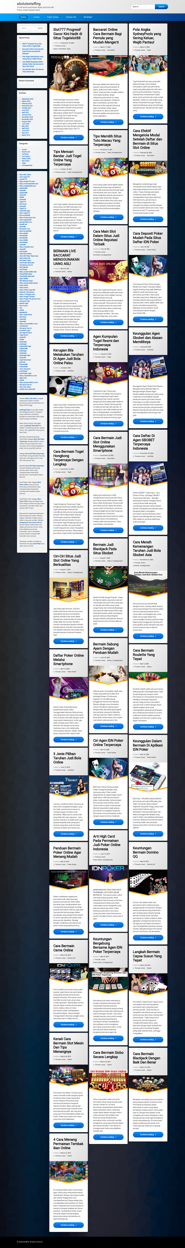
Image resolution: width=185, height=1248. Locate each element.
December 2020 (27, 117)
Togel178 (23, 202)
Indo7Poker (23, 269)
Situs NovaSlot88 (25, 231)
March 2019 (26, 135)
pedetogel (23, 342)
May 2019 (25, 133)
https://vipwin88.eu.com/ (28, 376)
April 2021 (25, 112)
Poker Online (53, 17)
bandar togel (24, 303)
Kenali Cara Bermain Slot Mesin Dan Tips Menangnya (68, 1045)
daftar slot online (31, 398)
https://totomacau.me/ (28, 217)
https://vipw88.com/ (27, 247)
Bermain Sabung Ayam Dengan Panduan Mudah (106, 648)
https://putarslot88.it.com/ (29, 382)
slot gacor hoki (25, 301)
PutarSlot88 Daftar (26, 274)
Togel (68, 49)
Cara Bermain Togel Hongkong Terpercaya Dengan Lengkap (68, 457)
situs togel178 (25, 177)
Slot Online (62, 49)
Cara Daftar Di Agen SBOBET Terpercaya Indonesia (144, 442)
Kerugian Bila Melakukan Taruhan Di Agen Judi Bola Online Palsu (68, 356)
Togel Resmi (24, 335)
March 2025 (26, 101)
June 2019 (25, 131)
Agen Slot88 (24, 278)
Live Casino (111, 50)
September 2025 (27, 99)
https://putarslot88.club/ (28, 272)
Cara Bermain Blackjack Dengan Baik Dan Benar (146, 1058)
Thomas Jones (60, 46)
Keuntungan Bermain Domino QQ (146, 852)
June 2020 (25, 124)
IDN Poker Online (25, 260)
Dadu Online (24, 285)
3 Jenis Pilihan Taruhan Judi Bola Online (67, 758)
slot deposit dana (26, 333)
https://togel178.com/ (27, 181)
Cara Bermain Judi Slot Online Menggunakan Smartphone (107, 444)
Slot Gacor (23, 204)
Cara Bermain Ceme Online (63, 948)
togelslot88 (23, 188)
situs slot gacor (25, 369)
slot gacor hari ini (26, 328)
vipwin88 (23, 190)
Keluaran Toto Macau (27, 292)
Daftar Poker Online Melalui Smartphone (68, 659)
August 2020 (26, 121)
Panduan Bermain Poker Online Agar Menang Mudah (67, 852)
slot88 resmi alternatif (27, 389)
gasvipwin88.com (26, 222)
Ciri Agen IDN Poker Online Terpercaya (108, 742)
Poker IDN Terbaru (26, 254)
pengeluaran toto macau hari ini (31, 522)
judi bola (22, 362)
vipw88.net (23, 224)
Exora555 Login (25, 330)
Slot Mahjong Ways (26, 281)
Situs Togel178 (25, 213)
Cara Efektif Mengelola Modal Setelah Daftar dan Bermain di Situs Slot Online (147, 139)
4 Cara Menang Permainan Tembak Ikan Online (68, 1143)
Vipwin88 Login (25, 211)
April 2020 (25, 128)
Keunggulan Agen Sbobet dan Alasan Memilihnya (147, 337)
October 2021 (26, 108)
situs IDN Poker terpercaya (34, 453)
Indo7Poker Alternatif (27, 263)
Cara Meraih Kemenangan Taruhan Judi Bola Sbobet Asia (147, 548)
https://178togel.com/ (27, 294)
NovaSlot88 (23, 236)
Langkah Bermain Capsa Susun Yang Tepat (147, 956)
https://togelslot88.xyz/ (28, 186)
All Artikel (88, 17)
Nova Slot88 (24, 233)
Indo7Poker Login (25, 373)
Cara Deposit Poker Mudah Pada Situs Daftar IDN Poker (148, 237)
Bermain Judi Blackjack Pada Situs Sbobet (105, 549)
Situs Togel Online (26, 315)
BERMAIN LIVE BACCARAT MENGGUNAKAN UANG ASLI (66, 257)
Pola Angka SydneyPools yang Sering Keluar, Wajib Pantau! (147, 35)
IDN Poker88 (24, 267)
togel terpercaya (25, 360)
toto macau (24, 306)
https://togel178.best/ (27, 297)
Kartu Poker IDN (25, 258)
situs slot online (25, 387)
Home (23, 17)
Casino (37, 17)
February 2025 (27, 103)
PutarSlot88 (24, 242)
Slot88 (22, 197)
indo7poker (23, 251)
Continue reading (72, 137)
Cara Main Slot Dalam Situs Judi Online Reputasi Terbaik (106, 237)
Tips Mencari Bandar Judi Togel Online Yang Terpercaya (67, 158)
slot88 (22, 310)
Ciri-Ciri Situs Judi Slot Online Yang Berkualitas (67, 560)
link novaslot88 (25, 215)
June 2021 (25, 110)
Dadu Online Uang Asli (27, 290)
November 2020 (27, 119)
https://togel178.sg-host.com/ (30, 299)
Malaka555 (23, 312)
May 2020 (25, 126)
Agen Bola (23, 378)
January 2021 (26, 115)
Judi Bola (150, 350)
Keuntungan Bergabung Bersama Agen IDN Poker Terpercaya (107, 945)
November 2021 (27, 106)
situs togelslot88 (25, 220)
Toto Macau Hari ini (26, 265)
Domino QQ (71, 17)
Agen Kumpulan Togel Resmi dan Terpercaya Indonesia (106, 342)
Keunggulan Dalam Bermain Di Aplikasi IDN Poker (148, 745)
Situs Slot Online (25, 175)
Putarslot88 (24, 364)
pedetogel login (25, 355)
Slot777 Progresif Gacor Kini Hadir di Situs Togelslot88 (67, 33)
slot (21, 308)
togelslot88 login (25, 346)
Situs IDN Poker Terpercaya (29, 256)
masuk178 (23, 179)
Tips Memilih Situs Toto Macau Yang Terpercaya (107, 140)
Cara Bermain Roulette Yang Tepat (144, 654)
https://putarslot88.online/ (29, 283)
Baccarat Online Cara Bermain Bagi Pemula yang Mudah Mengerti (107, 35)
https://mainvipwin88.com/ (29, 184)
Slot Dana (23, 317)
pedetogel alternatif (31, 425)
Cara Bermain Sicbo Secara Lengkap (108, 1054)
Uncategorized (117, 152)
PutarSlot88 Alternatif (27, 276)
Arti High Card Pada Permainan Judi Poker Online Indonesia (106, 842)
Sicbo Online (24, 287)
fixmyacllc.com (25, 229)
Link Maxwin (24, 326)
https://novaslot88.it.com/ (29, 324)
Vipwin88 (23, 195)
